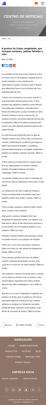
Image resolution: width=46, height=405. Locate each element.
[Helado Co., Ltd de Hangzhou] (4, 3)
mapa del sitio (32, 357)
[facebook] (7, 390)
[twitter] (20, 390)
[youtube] (26, 390)
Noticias (26, 351)
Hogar (4, 38)
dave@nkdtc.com (27, 402)
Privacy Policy (23, 362)
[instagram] (33, 390)
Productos (11, 351)
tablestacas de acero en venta (30, 379)
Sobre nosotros (29, 346)
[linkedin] (13, 390)
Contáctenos (13, 357)
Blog (38, 351)
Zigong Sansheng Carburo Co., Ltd (10, 379)
